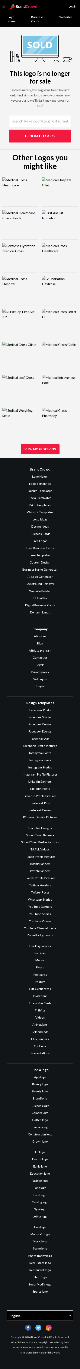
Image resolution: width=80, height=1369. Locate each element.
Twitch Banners (40, 871)
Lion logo (40, 1227)
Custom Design (40, 562)
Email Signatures (40, 946)
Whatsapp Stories (40, 899)
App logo (40, 1077)
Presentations (40, 1053)
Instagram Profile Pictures (40, 774)
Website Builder (40, 591)
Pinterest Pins (40, 803)
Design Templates (40, 490)
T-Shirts (40, 1010)
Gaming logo (40, 1202)
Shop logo (40, 1277)
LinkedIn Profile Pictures (40, 796)
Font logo (40, 1187)
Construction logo (40, 1134)
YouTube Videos (40, 921)
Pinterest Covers (40, 810)
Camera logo (40, 1113)
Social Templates (40, 498)
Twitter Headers (40, 885)
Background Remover (40, 583)
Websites (65, 17)
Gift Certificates (40, 989)
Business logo (40, 1105)
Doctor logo (40, 1159)
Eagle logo (40, 1166)
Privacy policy (40, 672)
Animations (40, 1024)
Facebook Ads (40, 738)
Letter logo (40, 1216)
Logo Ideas (40, 519)
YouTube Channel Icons (40, 928)
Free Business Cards (40, 548)
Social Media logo (40, 1284)
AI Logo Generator (40, 576)
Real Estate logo (40, 1263)
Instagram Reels (40, 760)
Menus (40, 960)
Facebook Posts (40, 710)
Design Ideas (40, 526)
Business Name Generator (40, 569)
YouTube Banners (40, 906)
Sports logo (40, 1291)
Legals (40, 665)
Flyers (40, 967)
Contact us (40, 657)
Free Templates (40, 555)
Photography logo (40, 1255)
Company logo (40, 1127)
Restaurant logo (40, 1270)
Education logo (40, 1173)
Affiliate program (40, 650)
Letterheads (40, 1032)
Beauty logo (40, 1091)
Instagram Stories (40, 767)
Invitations (40, 996)
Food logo (40, 1195)
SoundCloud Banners (40, 835)
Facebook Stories (40, 717)
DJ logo (40, 1152)
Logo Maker (12, 19)
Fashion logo (40, 1180)
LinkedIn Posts (40, 788)
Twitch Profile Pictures (40, 878)
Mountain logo (40, 1234)
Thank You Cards (40, 1003)
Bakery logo (40, 1084)
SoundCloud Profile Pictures (40, 842)
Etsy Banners (40, 1039)
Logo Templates (40, 483)
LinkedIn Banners (40, 781)
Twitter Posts (40, 892)
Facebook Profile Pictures (40, 746)
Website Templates (40, 512)
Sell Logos (40, 679)
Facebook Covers (40, 724)
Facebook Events (40, 731)
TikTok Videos (40, 849)
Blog (40, 643)
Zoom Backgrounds (40, 935)
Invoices (40, 953)
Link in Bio (40, 598)
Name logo (40, 1248)
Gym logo (40, 1209)
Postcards (40, 974)
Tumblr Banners (40, 864)
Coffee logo (40, 1120)
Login (40, 686)
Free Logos (40, 541)
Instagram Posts (40, 753)
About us (40, 636)
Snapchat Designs (40, 828)
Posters (40, 981)
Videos (40, 1017)
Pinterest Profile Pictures (40, 817)
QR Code (40, 1046)
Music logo (40, 1241)
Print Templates (40, 505)
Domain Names (40, 612)
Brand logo (40, 1098)
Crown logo (40, 1141)
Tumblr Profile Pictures (40, 856)
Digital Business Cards (40, 605)
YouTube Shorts (40, 914)
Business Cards (37, 19)
